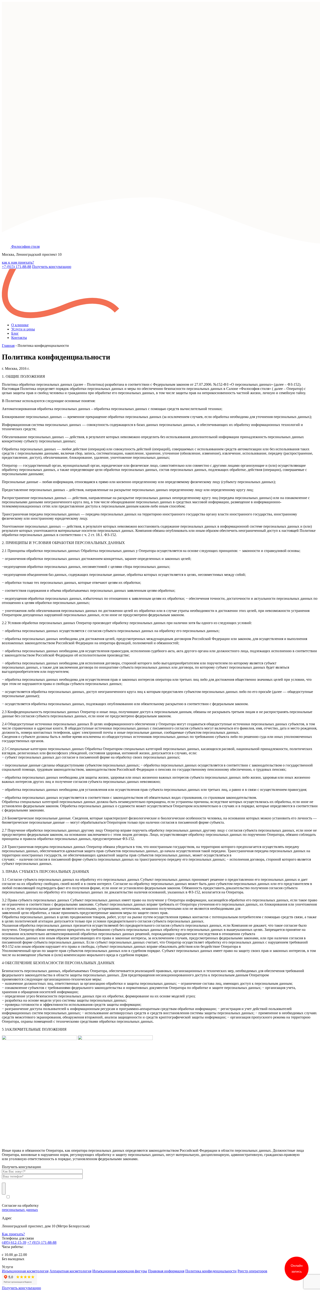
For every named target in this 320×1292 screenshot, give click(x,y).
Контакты (19, 338)
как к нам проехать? (18, 262)
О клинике (20, 325)
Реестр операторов (252, 1271)
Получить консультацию (51, 267)
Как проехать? (13, 1234)
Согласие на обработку (20, 1207)
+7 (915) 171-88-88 (16, 267)
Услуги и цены (23, 329)
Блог (15, 333)
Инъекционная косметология (25, 1271)
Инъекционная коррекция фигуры (119, 1271)
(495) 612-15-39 (14, 1242)
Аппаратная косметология (70, 1271)
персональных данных (20, 1210)
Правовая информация (166, 1271)
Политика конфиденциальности (211, 1271)
